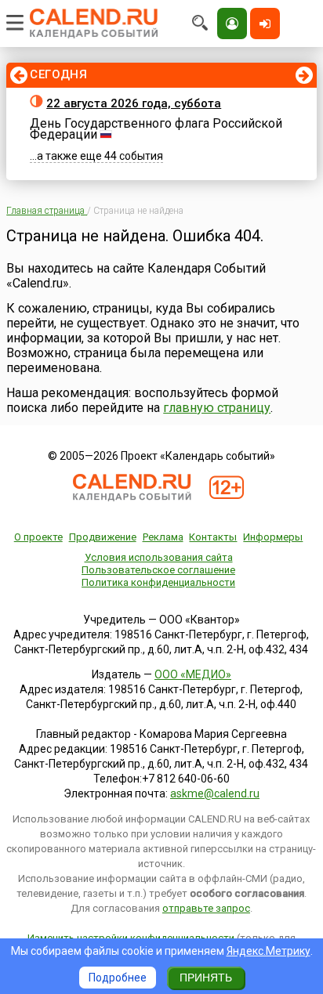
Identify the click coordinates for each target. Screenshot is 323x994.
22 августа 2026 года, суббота (133, 103)
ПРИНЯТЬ (206, 977)
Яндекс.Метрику (268, 951)
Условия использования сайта (159, 557)
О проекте (38, 537)
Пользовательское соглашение (158, 570)
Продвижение (102, 537)
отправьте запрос (206, 908)
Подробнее (118, 977)
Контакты (213, 537)
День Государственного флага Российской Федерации (156, 129)
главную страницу (216, 407)
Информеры (273, 537)
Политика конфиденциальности (158, 582)
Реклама (163, 537)
